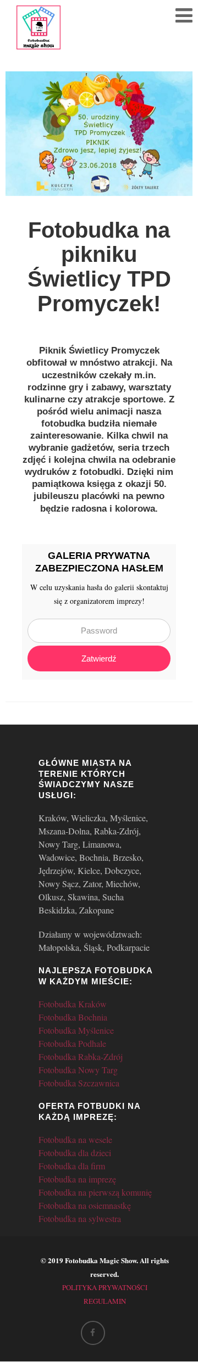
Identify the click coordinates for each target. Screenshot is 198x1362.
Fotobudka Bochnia (72, 1017)
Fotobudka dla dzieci (74, 1152)
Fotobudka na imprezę (77, 1179)
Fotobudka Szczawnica (78, 1083)
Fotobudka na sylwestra (79, 1218)
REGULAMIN (105, 1301)
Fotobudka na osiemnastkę (84, 1205)
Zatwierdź (99, 658)
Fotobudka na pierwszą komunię (95, 1192)
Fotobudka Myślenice (76, 1030)
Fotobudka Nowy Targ (78, 1069)
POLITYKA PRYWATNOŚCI (104, 1287)
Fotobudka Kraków (72, 1004)
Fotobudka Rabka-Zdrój (80, 1056)
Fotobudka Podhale (72, 1043)
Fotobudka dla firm (71, 1166)
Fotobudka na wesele (75, 1139)
